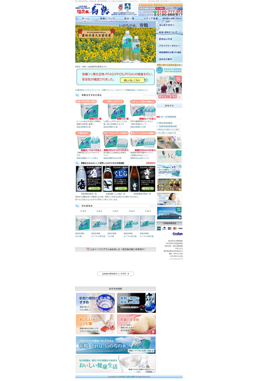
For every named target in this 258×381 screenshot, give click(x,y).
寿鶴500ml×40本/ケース (139, 158)
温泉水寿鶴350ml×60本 (112, 158)
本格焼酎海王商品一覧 (142, 194)
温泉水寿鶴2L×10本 (138, 127)
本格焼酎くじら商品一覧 (115, 194)
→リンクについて (176, 259)
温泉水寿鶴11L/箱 (110, 127)
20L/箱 (84, 127)
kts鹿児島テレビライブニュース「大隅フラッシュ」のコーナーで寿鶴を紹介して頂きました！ (112, 90)
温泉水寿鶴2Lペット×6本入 (87, 158)
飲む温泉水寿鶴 (129, 377)
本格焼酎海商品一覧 (89, 194)
